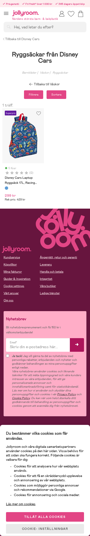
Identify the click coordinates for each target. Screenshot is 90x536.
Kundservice (12, 257)
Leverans (46, 264)
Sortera (56, 95)
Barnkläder (29, 73)
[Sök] (8, 26)
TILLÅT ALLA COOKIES (45, 517)
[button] (6, 13)
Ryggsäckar (60, 73)
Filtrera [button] (33, 95)
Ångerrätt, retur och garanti (58, 257)
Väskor (44, 73)
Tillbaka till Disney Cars (22, 39)
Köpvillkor (10, 264)
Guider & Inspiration (17, 279)
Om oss (8, 300)
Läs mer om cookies (21, 504)
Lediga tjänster (50, 293)
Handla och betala (51, 272)
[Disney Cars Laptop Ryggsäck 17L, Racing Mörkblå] (6, 188)
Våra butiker (48, 286)
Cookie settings (14, 286)
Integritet (46, 279)
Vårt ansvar (11, 293)
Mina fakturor (13, 272)
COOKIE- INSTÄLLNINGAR (45, 529)
